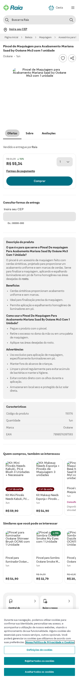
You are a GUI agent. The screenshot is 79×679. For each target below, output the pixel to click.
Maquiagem (45, 37)
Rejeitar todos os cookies (39, 661)
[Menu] (72, 7)
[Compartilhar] (72, 58)
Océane (68, 427)
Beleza (28, 37)
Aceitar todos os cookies (39, 671)
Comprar (39, 181)
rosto (25, 278)
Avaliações (49, 133)
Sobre (29, 133)
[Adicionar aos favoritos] (63, 58)
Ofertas (12, 133)
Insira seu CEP (14, 209)
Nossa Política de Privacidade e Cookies (50, 642)
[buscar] (71, 20)
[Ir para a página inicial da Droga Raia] (13, 7)
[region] (39, 644)
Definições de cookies (40, 649)
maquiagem (60, 247)
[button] (39, 95)
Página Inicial (11, 37)
